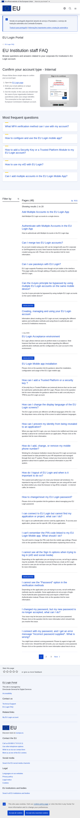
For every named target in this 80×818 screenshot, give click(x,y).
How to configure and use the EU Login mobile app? (33, 138)
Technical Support (9, 704)
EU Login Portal (9, 682)
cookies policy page (41, 804)
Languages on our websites (12, 773)
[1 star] (4, 671)
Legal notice (7, 780)
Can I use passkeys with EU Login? (41, 264)
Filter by (6, 198)
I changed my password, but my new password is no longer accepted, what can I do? (49, 611)
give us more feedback (33, 672)
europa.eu (19, 733)
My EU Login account (10, 717)
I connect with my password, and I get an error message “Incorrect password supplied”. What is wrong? (48, 634)
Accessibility (7, 693)
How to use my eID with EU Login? (24, 164)
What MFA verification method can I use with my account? (37, 126)
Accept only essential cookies (37, 813)
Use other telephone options (12, 746)
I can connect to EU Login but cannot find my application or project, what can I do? (46, 515)
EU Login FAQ (9, 44)
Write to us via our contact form (13, 750)
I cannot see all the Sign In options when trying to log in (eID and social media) (49, 553)
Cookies (5, 783)
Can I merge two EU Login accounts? (42, 242)
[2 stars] (6, 671)
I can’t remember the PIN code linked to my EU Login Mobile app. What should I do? (48, 534)
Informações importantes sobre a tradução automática (48, 28)
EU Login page (17, 82)
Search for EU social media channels (16, 763)
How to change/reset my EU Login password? (47, 497)
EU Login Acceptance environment (41, 336)
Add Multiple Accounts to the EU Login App (45, 211)
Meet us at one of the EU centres (14, 753)
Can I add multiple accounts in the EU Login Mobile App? (36, 176)
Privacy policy (7, 777)
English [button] (64, 8)
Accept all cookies (15, 813)
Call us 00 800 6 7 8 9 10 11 (12, 743)
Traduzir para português (18, 28)
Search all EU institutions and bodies (16, 793)
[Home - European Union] (11, 8)
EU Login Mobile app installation (39, 363)
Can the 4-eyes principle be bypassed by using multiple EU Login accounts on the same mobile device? (48, 286)
